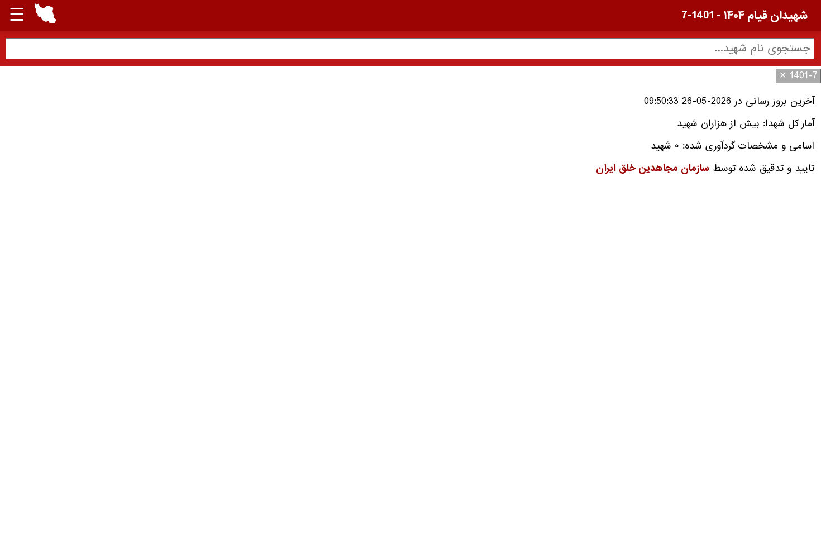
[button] (45, 15)
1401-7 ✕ (798, 76)
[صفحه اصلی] (45, 20)
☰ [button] (17, 15)
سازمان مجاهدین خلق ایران (652, 168)
